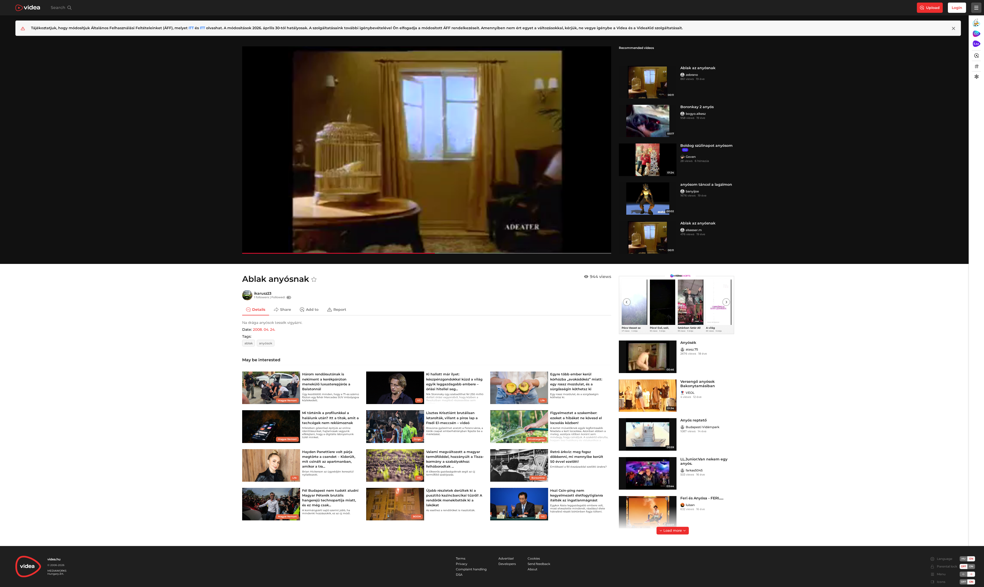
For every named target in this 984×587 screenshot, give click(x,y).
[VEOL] (682, 393)
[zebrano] (682, 75)
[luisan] (682, 505)
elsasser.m (694, 230)
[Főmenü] (976, 8)
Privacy (461, 564)
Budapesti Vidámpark (702, 427)
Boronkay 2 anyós (697, 107)
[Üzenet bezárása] (953, 28)
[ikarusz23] (247, 295)
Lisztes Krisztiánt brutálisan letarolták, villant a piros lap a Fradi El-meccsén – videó (452, 418)
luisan (690, 505)
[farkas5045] (682, 470)
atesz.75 (692, 349)
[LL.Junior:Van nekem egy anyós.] (647, 473)
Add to (312, 309)
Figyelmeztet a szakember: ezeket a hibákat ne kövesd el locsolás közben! (576, 418)
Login (957, 7)
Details (258, 309)
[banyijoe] (682, 191)
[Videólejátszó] (426, 150)
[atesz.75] (682, 349)
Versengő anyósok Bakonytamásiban (697, 383)
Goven (691, 157)
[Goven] (682, 157)
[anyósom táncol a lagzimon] (647, 198)
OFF (963, 581)
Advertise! (506, 558)
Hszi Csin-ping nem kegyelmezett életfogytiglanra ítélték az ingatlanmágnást (576, 495)
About (532, 569)
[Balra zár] (963, 574)
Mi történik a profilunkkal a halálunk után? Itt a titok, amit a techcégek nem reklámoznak (330, 418)
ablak (248, 343)
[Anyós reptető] (647, 434)
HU (963, 558)
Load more (672, 530)
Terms (460, 558)
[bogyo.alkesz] (682, 114)
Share (285, 309)
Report (339, 309)
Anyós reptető (693, 420)
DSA (459, 574)
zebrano (692, 75)
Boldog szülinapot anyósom (706, 145)
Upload (933, 7)
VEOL (690, 393)
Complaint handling (471, 569)
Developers (507, 564)
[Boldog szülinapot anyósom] (647, 159)
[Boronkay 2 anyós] (647, 121)
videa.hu (53, 559)
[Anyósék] (647, 357)
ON (971, 566)
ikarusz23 (262, 293)
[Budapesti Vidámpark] (682, 427)
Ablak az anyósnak (697, 68)
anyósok (265, 343)
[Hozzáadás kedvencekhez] (313, 279)
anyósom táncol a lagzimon (706, 184)
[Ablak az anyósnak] (647, 82)
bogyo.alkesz (696, 114)
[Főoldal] (27, 8)
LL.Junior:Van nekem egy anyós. (703, 461)
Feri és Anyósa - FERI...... (701, 498)
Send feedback (539, 564)
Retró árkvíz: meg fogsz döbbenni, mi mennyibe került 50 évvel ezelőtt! (576, 457)
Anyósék (688, 342)
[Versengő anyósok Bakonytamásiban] (647, 395)
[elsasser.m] (682, 230)
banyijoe (692, 191)
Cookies (534, 558)
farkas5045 (694, 470)
